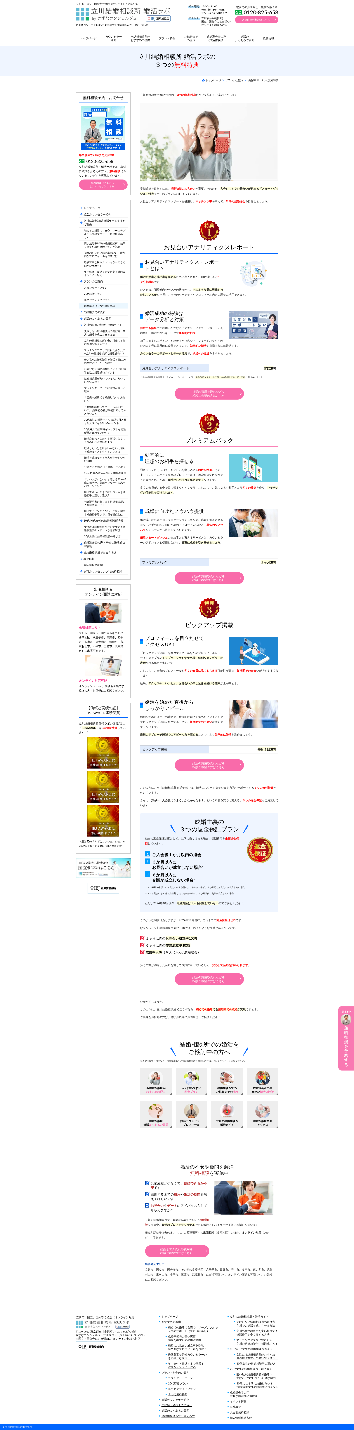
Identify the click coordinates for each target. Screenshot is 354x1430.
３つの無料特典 (177, 1394)
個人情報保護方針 (241, 1417)
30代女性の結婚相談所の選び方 (256, 1363)
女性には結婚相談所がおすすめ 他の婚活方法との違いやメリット (257, 1356)
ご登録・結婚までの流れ (177, 1405)
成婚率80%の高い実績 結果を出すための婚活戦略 (184, 1338)
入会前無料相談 (239, 1412)
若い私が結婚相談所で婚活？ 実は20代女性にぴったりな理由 (256, 1376)
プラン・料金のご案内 (175, 1372)
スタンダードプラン (180, 1378)
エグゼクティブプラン (182, 1388)
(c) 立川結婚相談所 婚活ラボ (17, 1426)
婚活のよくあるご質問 (175, 1410)
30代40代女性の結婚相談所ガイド (251, 1349)
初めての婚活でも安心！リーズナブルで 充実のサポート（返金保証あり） (193, 1329)
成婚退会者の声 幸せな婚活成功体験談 (244, 1394)
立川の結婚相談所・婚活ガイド (249, 1316)
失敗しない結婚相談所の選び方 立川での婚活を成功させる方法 (255, 1323)
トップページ (170, 1316)
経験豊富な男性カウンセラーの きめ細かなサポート (187, 1356)
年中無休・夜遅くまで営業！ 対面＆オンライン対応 (186, 1365)
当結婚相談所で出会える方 (178, 1416)
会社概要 (235, 1406)
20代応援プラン (178, 1383)
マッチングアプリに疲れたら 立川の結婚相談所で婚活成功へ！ (257, 1341)
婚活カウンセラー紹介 (175, 1399)
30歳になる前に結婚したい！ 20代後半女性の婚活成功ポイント (257, 1385)
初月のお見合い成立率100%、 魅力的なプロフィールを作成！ (187, 1347)
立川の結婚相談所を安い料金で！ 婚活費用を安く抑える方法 (257, 1332)
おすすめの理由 (171, 1321)
